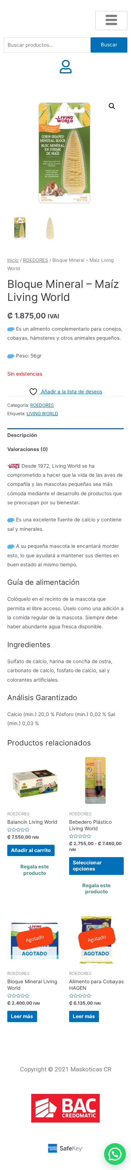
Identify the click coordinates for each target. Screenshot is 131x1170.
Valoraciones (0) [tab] (27, 449)
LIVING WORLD (42, 413)
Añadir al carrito (31, 850)
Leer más (22, 1016)
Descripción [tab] (22, 435)
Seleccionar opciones (87, 866)
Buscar (109, 44)
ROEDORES (35, 260)
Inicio (13, 260)
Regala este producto (34, 870)
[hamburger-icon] (111, 20)
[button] (112, 106)
